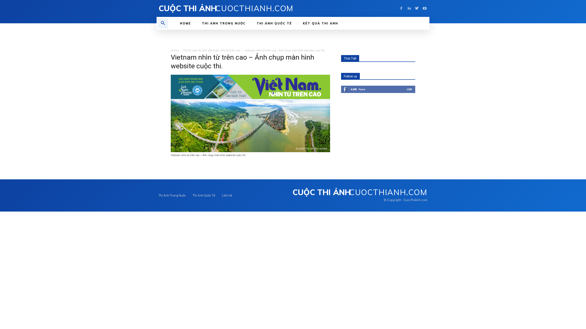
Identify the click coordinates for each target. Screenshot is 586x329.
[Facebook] (401, 8)
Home (175, 50)
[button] (163, 23)
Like (409, 89)
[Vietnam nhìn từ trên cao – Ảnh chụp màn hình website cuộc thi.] (250, 151)
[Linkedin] (409, 8)
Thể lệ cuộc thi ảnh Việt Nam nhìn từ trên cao (211, 50)
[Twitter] (417, 8)
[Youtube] (424, 8)
